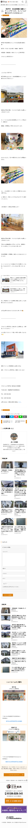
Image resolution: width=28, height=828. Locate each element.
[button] (3, 416)
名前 (4, 568)
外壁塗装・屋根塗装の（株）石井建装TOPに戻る (16, 780)
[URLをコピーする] (25, 416)
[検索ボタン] (22, 2)
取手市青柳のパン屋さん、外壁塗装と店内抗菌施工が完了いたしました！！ (17, 290)
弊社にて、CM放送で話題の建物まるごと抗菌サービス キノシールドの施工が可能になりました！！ (18, 280)
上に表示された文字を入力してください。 (11, 586)
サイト (4, 578)
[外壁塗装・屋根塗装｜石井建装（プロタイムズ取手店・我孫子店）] (4, 2)
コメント (5, 551)
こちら (19, 402)
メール (4, 573)
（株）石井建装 (14, 442)
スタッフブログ (6, 15)
